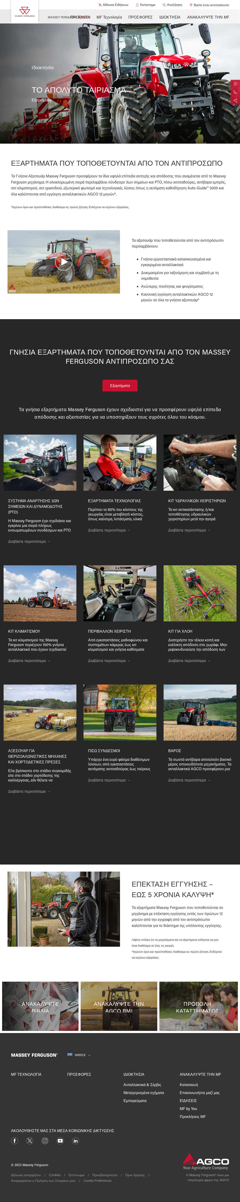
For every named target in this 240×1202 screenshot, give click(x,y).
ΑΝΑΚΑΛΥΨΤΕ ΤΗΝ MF (208, 17)
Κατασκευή (189, 1084)
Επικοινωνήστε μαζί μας (200, 1092)
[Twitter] (29, 1140)
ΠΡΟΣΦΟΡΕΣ (140, 17)
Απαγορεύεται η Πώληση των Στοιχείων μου (43, 1180)
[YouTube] (60, 1140)
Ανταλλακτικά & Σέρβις (142, 1084)
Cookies (55, 1175)
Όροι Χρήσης (135, 1175)
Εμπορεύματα (135, 1100)
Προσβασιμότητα (104, 1175)
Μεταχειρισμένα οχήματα (144, 1092)
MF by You (188, 1108)
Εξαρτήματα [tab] (120, 385)
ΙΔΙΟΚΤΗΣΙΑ (170, 17)
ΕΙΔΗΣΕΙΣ (188, 1100)
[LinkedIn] (75, 1140)
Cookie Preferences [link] (97, 1180)
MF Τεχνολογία (109, 17)
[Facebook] (14, 1140)
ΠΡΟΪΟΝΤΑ (80, 17)
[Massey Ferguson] (24, 11)
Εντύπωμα (76, 1175)
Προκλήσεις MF (193, 1116)
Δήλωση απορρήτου (26, 1175)
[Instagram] (45, 1140)
